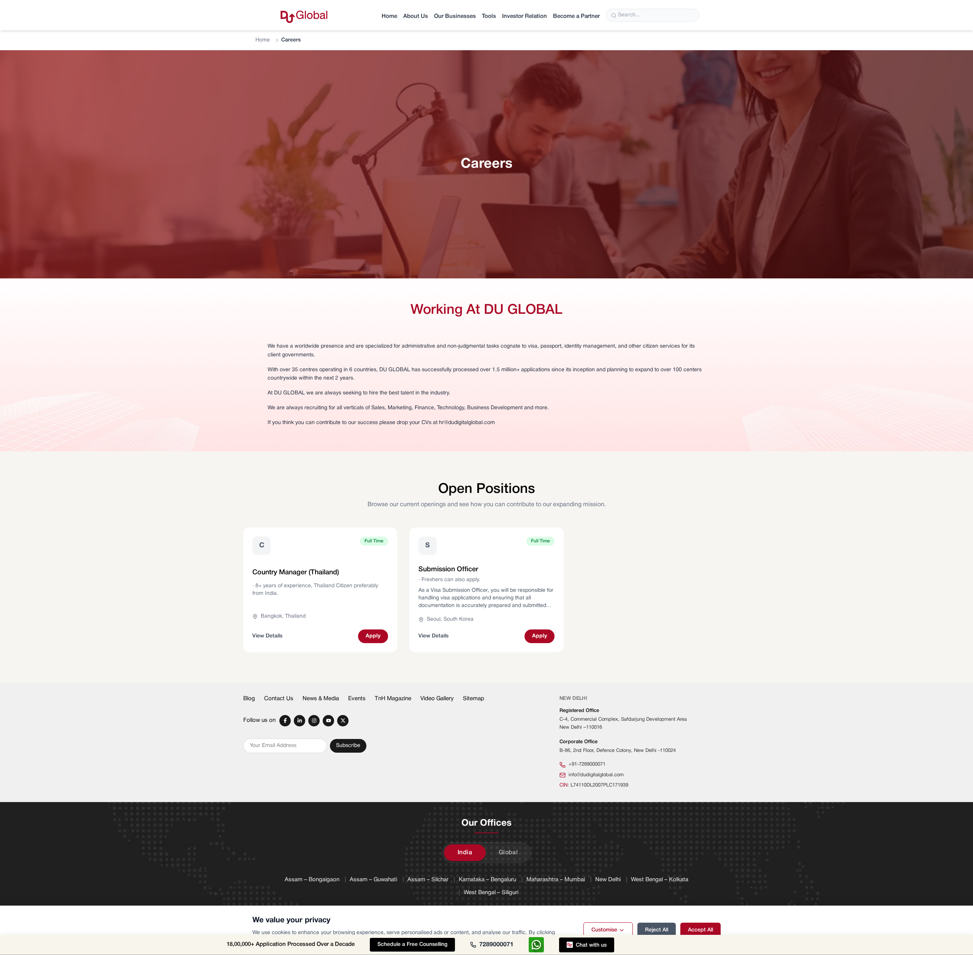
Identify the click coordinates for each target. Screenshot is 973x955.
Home (389, 16)
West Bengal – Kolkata (659, 879)
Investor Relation (524, 16)
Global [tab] (508, 852)
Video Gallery (437, 698)
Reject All (656, 930)
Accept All (700, 930)
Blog (249, 698)
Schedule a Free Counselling (412, 944)
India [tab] (465, 852)
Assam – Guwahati (373, 879)
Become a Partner (576, 16)
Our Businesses (455, 16)
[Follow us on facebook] (285, 720)
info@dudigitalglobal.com (596, 775)
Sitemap (473, 698)
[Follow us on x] (343, 720)
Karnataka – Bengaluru (487, 879)
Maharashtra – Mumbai (555, 879)
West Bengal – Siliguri (491, 892)
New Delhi (608, 879)
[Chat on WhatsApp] (536, 944)
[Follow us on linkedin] (299, 720)
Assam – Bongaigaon (312, 879)
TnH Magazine (393, 698)
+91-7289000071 (587, 764)
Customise (604, 930)
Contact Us (278, 698)
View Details (267, 636)
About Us (415, 16)
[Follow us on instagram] (314, 720)
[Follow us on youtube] (328, 720)
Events (357, 698)
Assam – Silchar (427, 879)
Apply (373, 636)
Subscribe (348, 745)
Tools (489, 16)
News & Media (321, 698)
